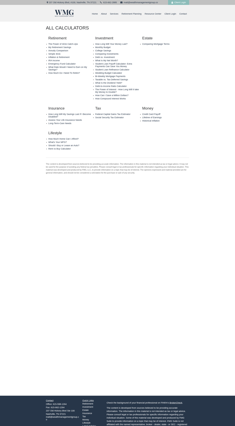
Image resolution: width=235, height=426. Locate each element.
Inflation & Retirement (59, 57)
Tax (84, 416)
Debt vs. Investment (105, 57)
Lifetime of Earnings (152, 117)
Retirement (87, 404)
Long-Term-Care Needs (59, 123)
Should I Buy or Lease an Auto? (63, 145)
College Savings (103, 50)
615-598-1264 (60, 404)
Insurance (87, 413)
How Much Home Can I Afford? (63, 139)
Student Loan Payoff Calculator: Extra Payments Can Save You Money (113, 65)
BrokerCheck (176, 403)
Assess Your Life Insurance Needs (65, 120)
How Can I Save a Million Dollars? (112, 95)
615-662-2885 (110, 2)
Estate (85, 410)
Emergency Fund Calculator (62, 64)
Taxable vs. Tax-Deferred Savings (111, 79)
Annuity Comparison (58, 50)
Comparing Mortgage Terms (156, 44)
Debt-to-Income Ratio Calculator (111, 86)
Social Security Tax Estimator (109, 117)
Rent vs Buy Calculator (59, 149)
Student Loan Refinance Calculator (112, 69)
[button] (95, 14)
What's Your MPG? (57, 142)
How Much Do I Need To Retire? (64, 73)
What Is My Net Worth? (106, 60)
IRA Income (54, 60)
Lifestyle (86, 423)
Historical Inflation (151, 121)
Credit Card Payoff (151, 114)
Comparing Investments (106, 54)
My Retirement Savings (59, 47)
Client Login (180, 2)
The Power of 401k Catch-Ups (63, 44)
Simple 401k (54, 54)
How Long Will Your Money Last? (111, 44)
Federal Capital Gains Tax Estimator (112, 114)
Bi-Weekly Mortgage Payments (110, 76)
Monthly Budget (103, 47)
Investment (87, 407)
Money (85, 419)
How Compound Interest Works (110, 98)
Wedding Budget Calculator (108, 73)
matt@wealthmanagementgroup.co (141, 2)
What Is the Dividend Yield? (108, 83)
